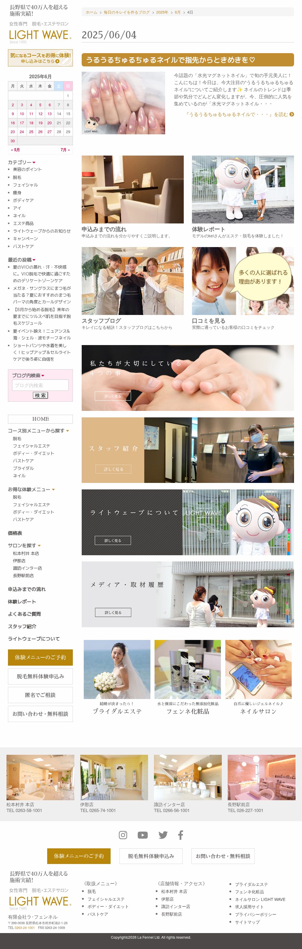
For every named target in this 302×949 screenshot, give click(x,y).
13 (49, 113)
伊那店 (19, 561)
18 (31, 122)
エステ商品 (23, 223)
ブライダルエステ (251, 884)
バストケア (23, 246)
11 (31, 113)
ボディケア (23, 200)
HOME (40, 419)
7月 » (65, 149)
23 (13, 131)
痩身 (17, 193)
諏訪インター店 (27, 568)
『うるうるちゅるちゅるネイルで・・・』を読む (236, 114)
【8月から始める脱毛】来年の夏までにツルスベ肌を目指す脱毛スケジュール (42, 316)
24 (22, 131)
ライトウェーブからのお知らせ (42, 231)
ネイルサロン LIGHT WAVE (260, 899)
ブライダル (23, 468)
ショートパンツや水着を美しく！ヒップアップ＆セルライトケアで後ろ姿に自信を (42, 352)
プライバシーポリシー (255, 914)
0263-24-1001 (25, 927)
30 (13, 140)
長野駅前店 (23, 576)
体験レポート (22, 601)
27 (49, 131)
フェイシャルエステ (31, 446)
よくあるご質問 (24, 614)
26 (40, 131)
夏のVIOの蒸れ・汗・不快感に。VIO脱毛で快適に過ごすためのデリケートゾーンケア (41, 274)
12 (40, 113)
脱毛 (17, 177)
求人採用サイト (249, 906)
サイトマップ (247, 922)
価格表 (15, 533)
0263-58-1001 (29, 810)
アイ (17, 208)
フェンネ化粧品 (249, 891)
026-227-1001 (250, 810)
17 (22, 122)
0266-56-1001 (176, 810)
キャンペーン (25, 239)
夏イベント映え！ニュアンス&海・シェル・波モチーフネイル (42, 334)
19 (40, 122)
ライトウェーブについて (34, 639)
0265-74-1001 (102, 810)
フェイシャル (25, 185)
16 (13, 122)
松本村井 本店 (26, 553)
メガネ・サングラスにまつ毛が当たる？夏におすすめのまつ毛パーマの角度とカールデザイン (42, 295)
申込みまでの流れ (27, 589)
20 (49, 122)
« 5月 (15, 149)
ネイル (19, 216)
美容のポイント (27, 169)
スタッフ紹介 (22, 626)
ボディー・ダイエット (33, 453)
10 (22, 113)
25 (31, 131)
